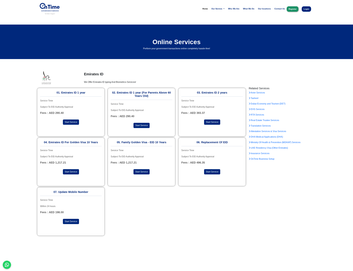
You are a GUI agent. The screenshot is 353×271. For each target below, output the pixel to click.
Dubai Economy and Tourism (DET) (267, 104)
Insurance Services (259, 153)
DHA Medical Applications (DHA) (266, 137)
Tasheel (254, 98)
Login (306, 9)
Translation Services (260, 126)
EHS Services (257, 109)
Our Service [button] (217, 9)
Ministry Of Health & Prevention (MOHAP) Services (275, 142)
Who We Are (233, 9)
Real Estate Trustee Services (264, 120)
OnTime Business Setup (262, 159)
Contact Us (279, 9)
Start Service (71, 122)
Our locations (264, 9)
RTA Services (257, 115)
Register (292, 9)
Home (205, 9)
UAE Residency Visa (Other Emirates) (269, 148)
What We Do (248, 9)
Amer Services (257, 92)
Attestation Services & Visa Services (268, 131)
